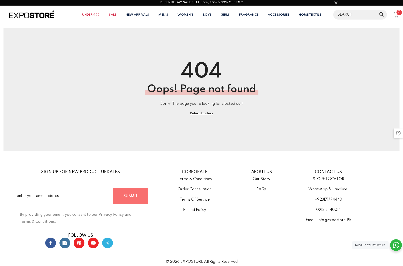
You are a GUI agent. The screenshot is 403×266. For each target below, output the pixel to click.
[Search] (360, 15)
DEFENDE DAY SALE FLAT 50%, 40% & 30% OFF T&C (201, 2)
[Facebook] (50, 243)
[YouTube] (93, 243)
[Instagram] (64, 243)
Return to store (201, 113)
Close (336, 3)
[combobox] (355, 15)
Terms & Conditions (37, 222)
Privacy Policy (111, 215)
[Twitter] (107, 243)
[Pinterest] (79, 243)
